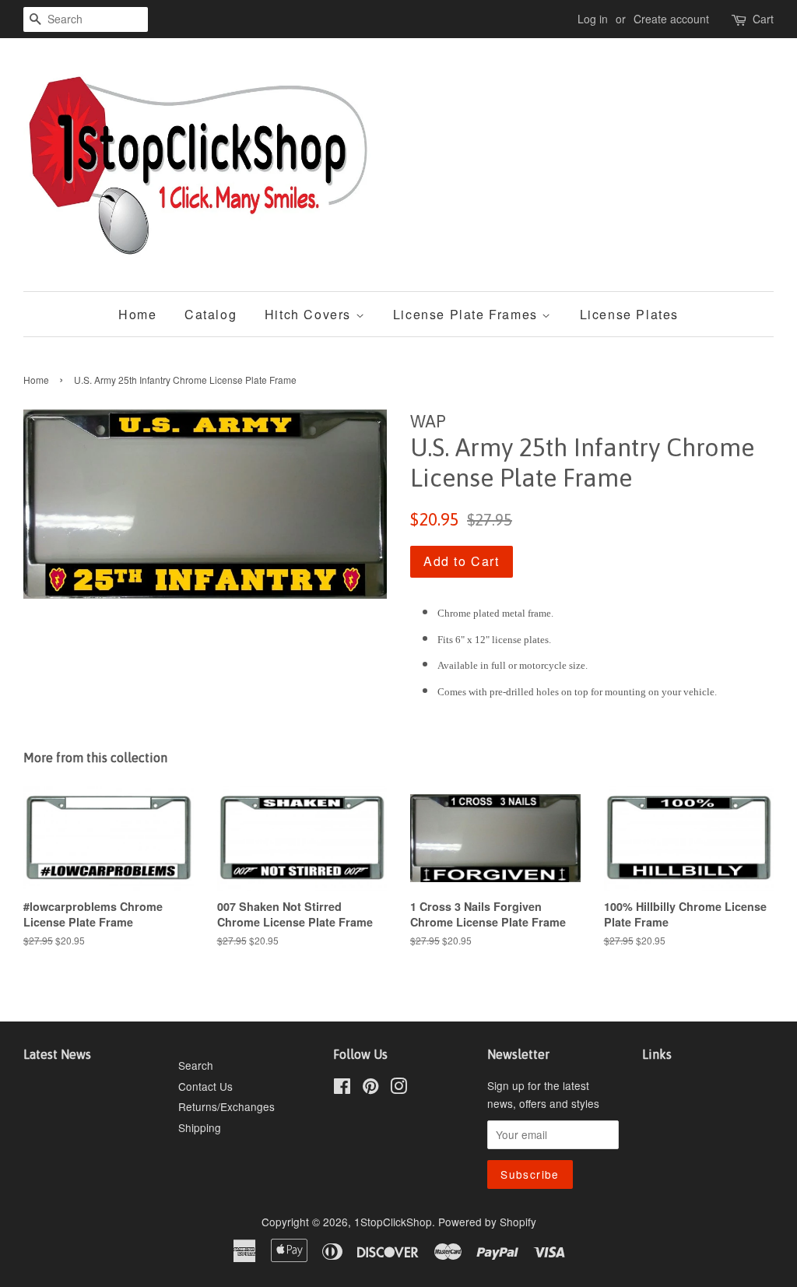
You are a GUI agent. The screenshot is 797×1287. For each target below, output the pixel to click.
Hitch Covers (310, 314)
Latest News (57, 1054)
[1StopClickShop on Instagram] (398, 1088)
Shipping (199, 1127)
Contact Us (205, 1086)
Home (137, 314)
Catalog (210, 314)
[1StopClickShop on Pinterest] (370, 1088)
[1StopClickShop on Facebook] (342, 1088)
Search (195, 1065)
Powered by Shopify (487, 1221)
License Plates (629, 314)
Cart (763, 18)
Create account (671, 18)
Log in (593, 18)
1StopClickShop (393, 1221)
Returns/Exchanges (226, 1106)
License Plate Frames (467, 314)
